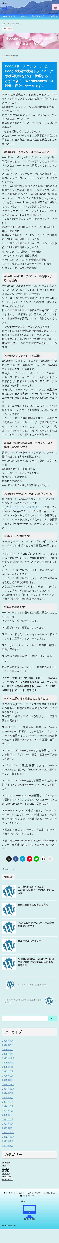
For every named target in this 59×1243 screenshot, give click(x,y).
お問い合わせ (50, 1193)
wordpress (9, 869)
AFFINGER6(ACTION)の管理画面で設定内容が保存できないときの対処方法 (36, 962)
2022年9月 (7, 1141)
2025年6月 (7, 1071)
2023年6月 (7, 1115)
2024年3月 (7, 1106)
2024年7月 (7, 1093)
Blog (22, 1193)
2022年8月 (7, 1145)
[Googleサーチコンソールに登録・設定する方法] (22, 859)
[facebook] (16, 859)
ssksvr (23, 1201)
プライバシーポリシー (30, 1196)
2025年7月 (7, 1067)
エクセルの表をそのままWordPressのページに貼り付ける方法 (36, 890)
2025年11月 (8, 1062)
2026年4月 (7, 1040)
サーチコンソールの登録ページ (27, 507)
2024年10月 (8, 1088)
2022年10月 (8, 1136)
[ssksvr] (4, 9)
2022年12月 (8, 1128)
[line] (36, 859)
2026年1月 (7, 1054)
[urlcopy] (50, 859)
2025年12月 (8, 1058)
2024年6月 (7, 1097)
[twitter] (9, 859)
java (4, 1165)
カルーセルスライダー (29, 940)
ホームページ (10, 1193)
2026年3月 (7, 1045)
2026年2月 (7, 1049)
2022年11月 (8, 1132)
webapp (6, 1173)
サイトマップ (35, 1193)
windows (6, 1176)
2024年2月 (7, 1110)
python (5, 1168)
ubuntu (5, 1170)
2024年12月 (8, 1084)
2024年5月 (7, 1102)
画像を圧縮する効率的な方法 (33, 904)
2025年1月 (7, 1080)
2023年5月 (7, 1119)
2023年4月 (7, 1123)
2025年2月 (7, 1075)
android (6, 1162)
